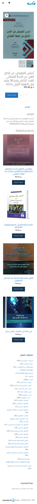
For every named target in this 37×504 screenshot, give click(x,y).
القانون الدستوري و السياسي (18, 425)
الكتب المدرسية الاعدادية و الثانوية (19, 466)
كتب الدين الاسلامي (24, 389)
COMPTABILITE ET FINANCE (16, 462)
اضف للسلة (11, 95)
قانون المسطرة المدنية (20, 441)
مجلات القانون (23, 416)
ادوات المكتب (28, 364)
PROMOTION (24, 370)
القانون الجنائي (23, 428)
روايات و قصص (25, 382)
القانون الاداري (23, 407)
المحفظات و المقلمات (25, 367)
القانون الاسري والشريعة (19, 431)
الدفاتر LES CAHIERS (24, 373)
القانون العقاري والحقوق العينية (16, 447)
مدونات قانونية (23, 400)
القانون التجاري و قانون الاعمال (17, 453)
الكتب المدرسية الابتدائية (22, 386)
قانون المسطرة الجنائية (19, 444)
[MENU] (3, 3)
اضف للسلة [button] (18, 182)
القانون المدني (23, 434)
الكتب (31, 380)
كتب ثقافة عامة (25, 392)
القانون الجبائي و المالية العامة (17, 410)
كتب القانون (25, 398)
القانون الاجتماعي (22, 404)
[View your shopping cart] (9, 3)
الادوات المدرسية (27, 361)
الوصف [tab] (27, 107)
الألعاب (30, 377)
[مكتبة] (31, 3)
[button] (7, 15)
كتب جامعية (27, 395)
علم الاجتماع (25, 459)
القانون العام (23, 437)
